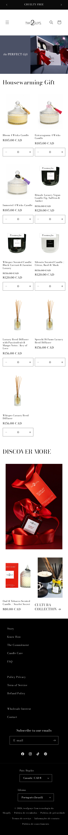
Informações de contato (46, 818)
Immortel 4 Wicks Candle (18, 205)
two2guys (28, 808)
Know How (14, 637)
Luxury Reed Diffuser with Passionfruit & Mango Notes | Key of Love (16, 344)
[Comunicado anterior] (7, 5)
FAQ (10, 662)
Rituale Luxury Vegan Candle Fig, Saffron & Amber (48, 198)
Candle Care (15, 653)
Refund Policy (16, 693)
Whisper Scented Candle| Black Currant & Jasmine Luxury (17, 265)
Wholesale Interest (19, 709)
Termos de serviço (21, 818)
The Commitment (18, 645)
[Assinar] (54, 740)
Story (10, 629)
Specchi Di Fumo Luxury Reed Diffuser (49, 341)
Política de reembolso (25, 812)
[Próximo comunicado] (61, 5)
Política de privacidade (52, 812)
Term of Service (17, 685)
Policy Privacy (16, 677)
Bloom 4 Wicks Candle (16, 135)
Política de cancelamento (35, 823)
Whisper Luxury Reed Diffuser (16, 417)
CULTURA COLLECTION (46, 607)
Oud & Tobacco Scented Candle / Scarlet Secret (16, 603)
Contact (12, 717)
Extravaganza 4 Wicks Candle (48, 137)
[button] (7, 22)
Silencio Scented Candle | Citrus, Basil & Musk (49, 264)
